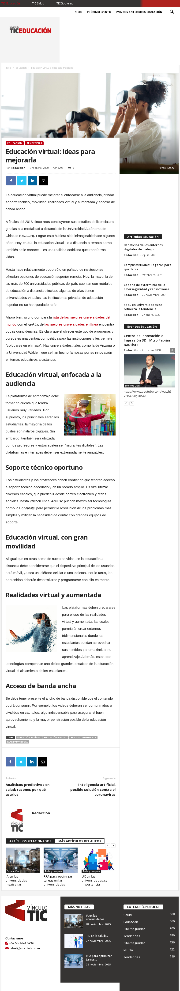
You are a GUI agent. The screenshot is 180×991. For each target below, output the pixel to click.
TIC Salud (38, 3)
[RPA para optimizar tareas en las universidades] (61, 860)
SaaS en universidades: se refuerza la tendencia (143, 307)
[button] (171, 12)
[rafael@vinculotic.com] (7, 948)
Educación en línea (28, 737)
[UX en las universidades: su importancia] (99, 860)
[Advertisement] (149, 201)
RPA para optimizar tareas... (99, 957)
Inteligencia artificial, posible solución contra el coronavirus (93, 789)
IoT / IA (128, 950)
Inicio (78, 12)
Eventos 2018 (133, 385)
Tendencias (34, 143)
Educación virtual (55, 737)
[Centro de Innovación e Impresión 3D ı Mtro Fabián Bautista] (149, 370)
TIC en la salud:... (97, 936)
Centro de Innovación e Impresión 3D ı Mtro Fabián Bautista (147, 340)
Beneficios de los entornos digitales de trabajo (143, 247)
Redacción (18, 167)
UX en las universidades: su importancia (95, 880)
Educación (21, 67)
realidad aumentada (83, 737)
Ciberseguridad (135, 929)
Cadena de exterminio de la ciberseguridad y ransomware (146, 287)
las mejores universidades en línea (71, 324)
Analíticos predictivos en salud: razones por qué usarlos (27, 789)
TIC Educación (10, 3)
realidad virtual (17, 741)
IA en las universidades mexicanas (16, 880)
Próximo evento (99, 12)
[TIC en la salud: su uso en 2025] (73, 941)
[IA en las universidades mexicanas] (23, 860)
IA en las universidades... (96, 917)
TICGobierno (65, 3)
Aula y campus (53, 871)
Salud (128, 915)
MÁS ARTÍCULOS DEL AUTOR (79, 841)
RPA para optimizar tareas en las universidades (58, 880)
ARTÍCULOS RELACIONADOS (30, 841)
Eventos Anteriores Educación (139, 12)
